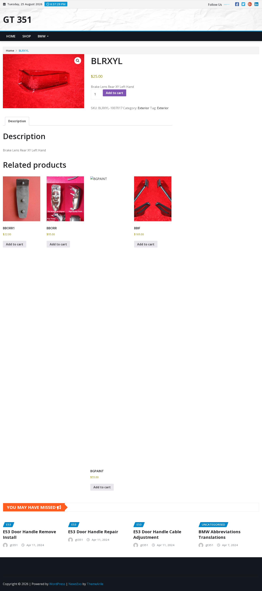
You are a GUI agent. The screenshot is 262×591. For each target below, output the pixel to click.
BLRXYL (24, 50)
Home (11, 36)
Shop (26, 36)
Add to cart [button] (14, 244)
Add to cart (114, 93)
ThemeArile (95, 584)
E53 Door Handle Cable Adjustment (157, 534)
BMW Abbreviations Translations (220, 534)
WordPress (57, 584)
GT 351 (17, 19)
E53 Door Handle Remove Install (29, 534)
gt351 (14, 545)
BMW (42, 36)
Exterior (143, 108)
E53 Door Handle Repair (93, 531)
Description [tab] (17, 121)
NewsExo (75, 584)
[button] (77, 60)
